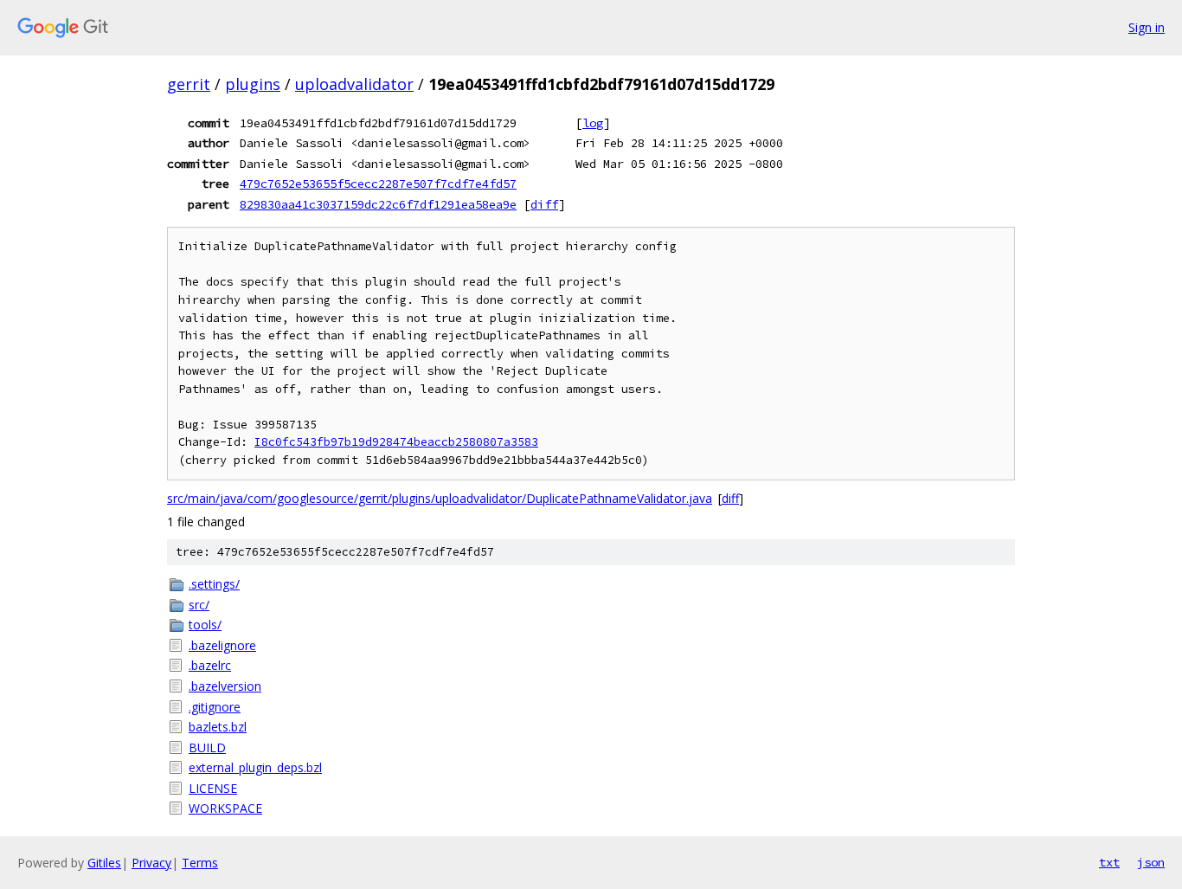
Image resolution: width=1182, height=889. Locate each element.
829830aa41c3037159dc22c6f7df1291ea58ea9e (378, 204)
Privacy (151, 862)
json (1151, 862)
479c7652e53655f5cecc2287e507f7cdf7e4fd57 (378, 183)
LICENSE (213, 788)
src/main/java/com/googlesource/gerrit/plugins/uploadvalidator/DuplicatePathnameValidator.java (439, 498)
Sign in (1146, 27)
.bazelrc (210, 665)
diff (544, 204)
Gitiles (104, 862)
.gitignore (215, 707)
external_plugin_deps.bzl (255, 767)
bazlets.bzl (218, 726)
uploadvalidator (354, 84)
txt (1109, 862)
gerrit (188, 84)
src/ (199, 604)
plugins (252, 84)
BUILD (207, 747)
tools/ (205, 624)
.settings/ (214, 584)
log (592, 123)
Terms (200, 862)
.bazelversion (225, 686)
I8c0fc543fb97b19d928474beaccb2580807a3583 (396, 442)
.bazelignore (222, 645)
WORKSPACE (225, 808)
